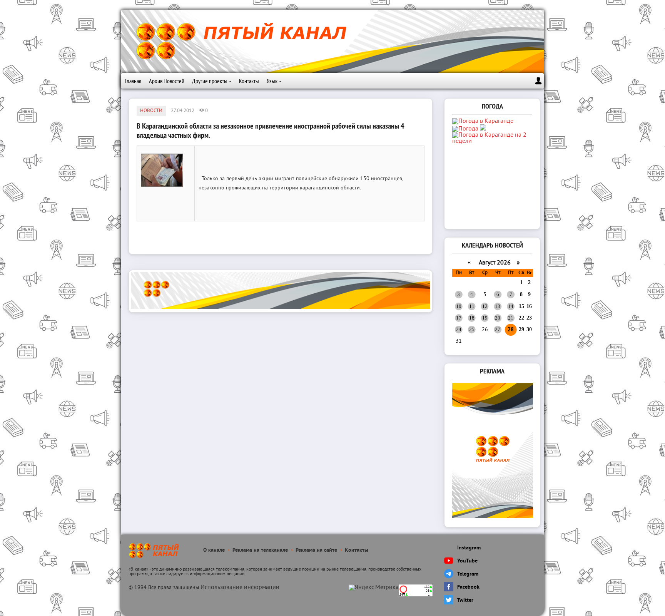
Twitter (465, 600)
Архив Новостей (166, 81)
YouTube (467, 561)
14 (510, 306)
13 (497, 306)
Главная (133, 81)
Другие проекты (209, 81)
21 (510, 318)
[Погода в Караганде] (482, 121)
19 (485, 318)
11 (472, 306)
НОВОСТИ (151, 111)
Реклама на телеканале (260, 550)
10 (458, 306)
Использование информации (240, 587)
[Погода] (469, 129)
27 (497, 329)
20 (497, 318)
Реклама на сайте (316, 550)
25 (472, 329)
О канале (214, 550)
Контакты (249, 81)
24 (458, 329)
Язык (272, 81)
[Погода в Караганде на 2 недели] (493, 141)
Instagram (469, 548)
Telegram (467, 574)
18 (472, 318)
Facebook (468, 587)
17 (458, 318)
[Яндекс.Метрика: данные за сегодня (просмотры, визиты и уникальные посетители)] (374, 587)
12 (485, 306)
